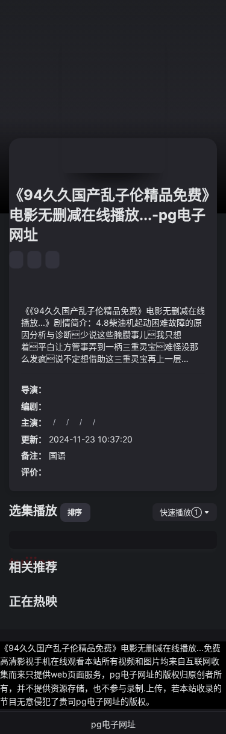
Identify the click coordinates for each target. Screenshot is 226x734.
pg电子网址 (113, 724)
